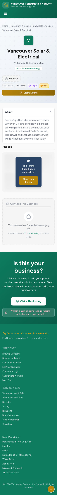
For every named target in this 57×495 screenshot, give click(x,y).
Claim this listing (32, 233)
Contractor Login (10, 371)
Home (5, 26)
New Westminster (11, 437)
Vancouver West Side (13, 393)
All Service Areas (10, 472)
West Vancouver (10, 419)
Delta (5, 450)
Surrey (5, 406)
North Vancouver (10, 415)
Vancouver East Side (12, 397)
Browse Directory (11, 353)
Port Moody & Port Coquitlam (16, 441)
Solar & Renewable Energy (37, 26)
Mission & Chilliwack (12, 468)
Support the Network (12, 375)
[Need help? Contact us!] (51, 489)
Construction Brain (11, 362)
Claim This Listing (30, 301)
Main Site (7, 380)
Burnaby (6, 402)
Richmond (7, 411)
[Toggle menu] (5, 13)
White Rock (8, 459)
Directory (16, 26)
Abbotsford (8, 463)
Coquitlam (7, 424)
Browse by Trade (11, 358)
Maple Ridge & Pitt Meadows (16, 454)
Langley (6, 446)
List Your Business (11, 366)
